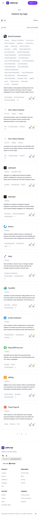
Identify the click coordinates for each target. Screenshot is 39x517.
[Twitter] (6, 455)
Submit (23, 483)
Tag (2, 486)
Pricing (23, 479)
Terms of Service (26, 498)
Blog (22, 476)
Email (3, 501)
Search (3, 476)
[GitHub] (2, 455)
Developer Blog (5, 505)
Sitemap (23, 501)
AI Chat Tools (25, 473)
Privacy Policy (25, 495)
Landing (3, 473)
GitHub (3, 495)
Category (4, 483)
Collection (4, 479)
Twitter (3, 498)
